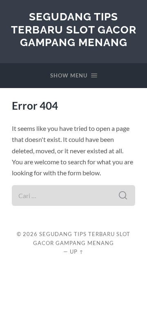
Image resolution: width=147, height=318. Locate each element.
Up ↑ (77, 251)
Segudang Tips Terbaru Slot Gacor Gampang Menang (73, 29)
